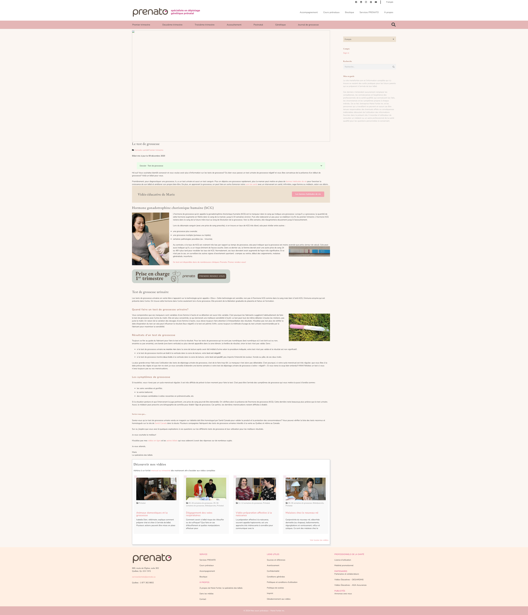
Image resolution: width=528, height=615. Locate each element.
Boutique (203, 576)
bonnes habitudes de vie (296, 181)
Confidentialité (273, 571)
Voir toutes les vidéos (319, 540)
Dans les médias (207, 593)
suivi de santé (251, 184)
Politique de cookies (275, 588)
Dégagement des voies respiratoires (199, 514)
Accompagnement (207, 571)
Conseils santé (141, 150)
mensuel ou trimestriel (160, 470)
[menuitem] (369, 39)
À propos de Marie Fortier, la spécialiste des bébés (221, 588)
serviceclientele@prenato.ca (143, 577)
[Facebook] (356, 2)
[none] (369, 39)
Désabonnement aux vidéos (279, 599)
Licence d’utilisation (342, 560)
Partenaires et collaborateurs (346, 574)
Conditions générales (276, 576)
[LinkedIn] (361, 2)
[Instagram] (366, 2)
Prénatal (142, 503)
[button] (393, 24)
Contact (203, 599)
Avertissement (273, 565)
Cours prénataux (207, 565)
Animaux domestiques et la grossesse (152, 514)
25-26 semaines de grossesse (200, 503)
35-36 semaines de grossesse (202, 504)
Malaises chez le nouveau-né (302, 512)
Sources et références (276, 560)
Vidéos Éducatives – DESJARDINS (349, 579)
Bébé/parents (210, 505)
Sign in (346, 53)
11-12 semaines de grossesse (250, 503)
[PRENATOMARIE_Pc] (166, 12)
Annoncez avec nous (343, 593)
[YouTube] (376, 2)
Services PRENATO (208, 560)
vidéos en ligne (154, 440)
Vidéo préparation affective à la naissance (254, 514)
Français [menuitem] (348, 39)
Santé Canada (161, 423)
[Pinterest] (371, 2)
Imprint (270, 593)
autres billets (172, 440)
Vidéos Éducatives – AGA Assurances (350, 585)
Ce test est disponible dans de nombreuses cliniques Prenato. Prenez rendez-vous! (209, 262)
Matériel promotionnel (343, 565)
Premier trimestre (155, 150)
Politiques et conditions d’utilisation (282, 582)
